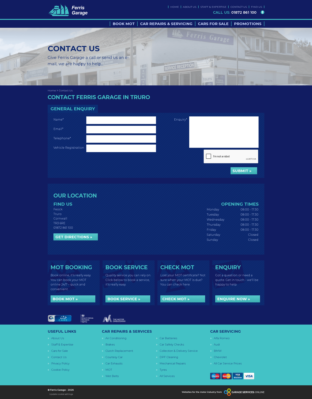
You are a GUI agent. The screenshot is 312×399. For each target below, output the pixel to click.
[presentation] (231, 157)
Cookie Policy (60, 369)
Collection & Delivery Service (179, 350)
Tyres (163, 369)
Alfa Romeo (222, 338)
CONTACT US (238, 6)
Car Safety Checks (172, 344)
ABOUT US (189, 6)
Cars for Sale (59, 350)
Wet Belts (112, 376)
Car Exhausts (113, 363)
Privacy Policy (60, 363)
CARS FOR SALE (213, 24)
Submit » (242, 171)
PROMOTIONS (247, 24)
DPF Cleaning (169, 357)
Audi (217, 344)
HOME (174, 6)
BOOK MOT (124, 24)
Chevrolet (220, 357)
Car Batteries (168, 338)
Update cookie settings (61, 394)
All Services (167, 376)
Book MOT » (65, 299)
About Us (57, 338)
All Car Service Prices (228, 363)
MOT (108, 369)
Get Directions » (73, 237)
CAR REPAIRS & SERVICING (166, 24)
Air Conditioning (115, 338)
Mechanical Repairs (173, 363)
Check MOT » (175, 299)
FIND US (256, 6)
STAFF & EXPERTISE (213, 6)
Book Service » (123, 299)
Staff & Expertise (62, 344)
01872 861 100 (234, 12)
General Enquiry (73, 108)
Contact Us (58, 357)
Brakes (110, 344)
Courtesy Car (114, 357)
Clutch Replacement (119, 350)
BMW (218, 350)
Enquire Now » (233, 299)
